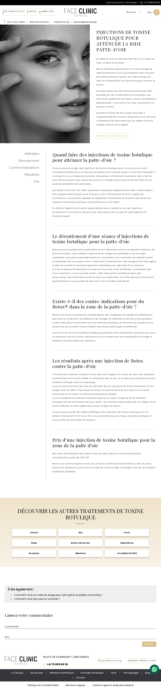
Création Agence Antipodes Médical (112, 685)
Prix (36, 181)
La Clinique (17, 672)
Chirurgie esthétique (92, 672)
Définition (32, 154)
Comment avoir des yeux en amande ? (37, 598)
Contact (32, 12)
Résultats (32, 174)
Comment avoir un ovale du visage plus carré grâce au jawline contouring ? (58, 595)
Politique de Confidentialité (43, 685)
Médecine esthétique (62, 672)
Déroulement (28, 161)
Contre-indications (24, 167)
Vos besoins (36, 672)
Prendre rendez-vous (112, 136)
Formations (46, 12)
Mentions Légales (75, 685)
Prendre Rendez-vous (142, 660)
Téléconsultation (14, 12)
